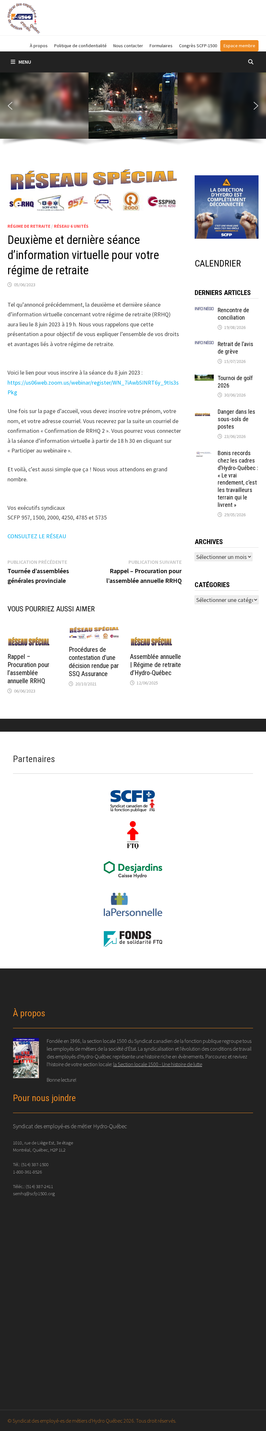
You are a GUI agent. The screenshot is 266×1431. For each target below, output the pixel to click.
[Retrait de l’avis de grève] (204, 345)
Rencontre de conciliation (233, 314)
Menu (24, 62)
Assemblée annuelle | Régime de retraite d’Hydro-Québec (155, 665)
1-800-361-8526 (27, 1172)
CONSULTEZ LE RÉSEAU (36, 536)
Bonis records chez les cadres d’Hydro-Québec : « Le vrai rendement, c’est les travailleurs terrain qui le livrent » (238, 479)
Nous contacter (128, 46)
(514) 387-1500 (35, 1164)
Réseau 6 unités (71, 226)
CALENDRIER (218, 263)
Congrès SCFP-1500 (198, 46)
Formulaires (161, 46)
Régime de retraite (28, 226)
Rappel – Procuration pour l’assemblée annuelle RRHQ (28, 669)
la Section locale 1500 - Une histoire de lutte (157, 1064)
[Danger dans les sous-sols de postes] (204, 412)
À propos (39, 46)
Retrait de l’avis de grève (235, 348)
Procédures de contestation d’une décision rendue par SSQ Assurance (94, 662)
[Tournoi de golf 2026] (204, 379)
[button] (10, 106)
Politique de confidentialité (80, 46)
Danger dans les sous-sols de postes (236, 419)
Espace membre (239, 46)
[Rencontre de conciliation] (204, 311)
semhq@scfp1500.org (34, 1193)
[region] (133, 111)
